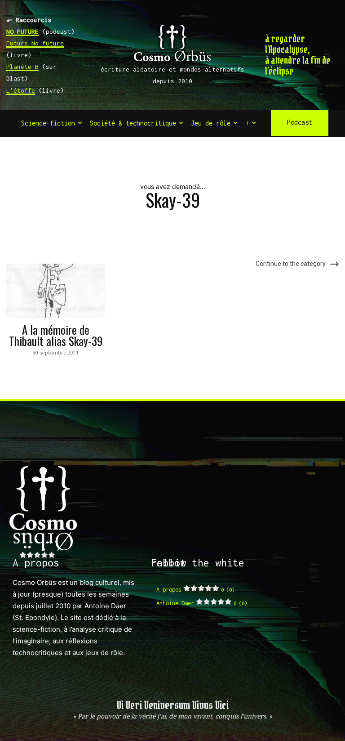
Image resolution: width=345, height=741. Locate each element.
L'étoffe (20, 90)
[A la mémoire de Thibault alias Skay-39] (55, 291)
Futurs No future (35, 43)
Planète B (22, 66)
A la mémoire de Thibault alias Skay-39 (55, 335)
